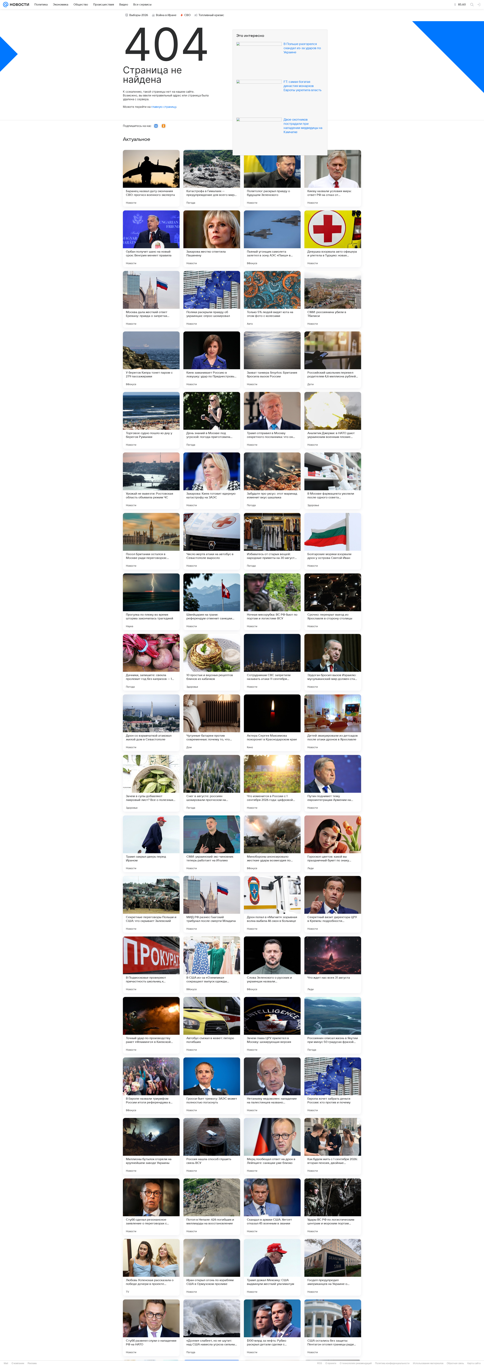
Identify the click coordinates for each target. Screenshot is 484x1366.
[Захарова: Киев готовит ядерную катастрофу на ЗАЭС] (211, 480)
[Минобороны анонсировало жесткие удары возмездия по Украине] (272, 843)
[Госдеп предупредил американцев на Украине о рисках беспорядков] (332, 1267)
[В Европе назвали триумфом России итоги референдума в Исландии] (151, 1085)
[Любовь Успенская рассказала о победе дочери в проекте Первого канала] (151, 1267)
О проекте (330, 1363)
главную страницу (163, 107)
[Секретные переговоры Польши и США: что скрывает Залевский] (151, 904)
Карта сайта (474, 1363)
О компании (18, 1363)
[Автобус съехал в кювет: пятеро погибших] (211, 1025)
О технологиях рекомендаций (356, 1363)
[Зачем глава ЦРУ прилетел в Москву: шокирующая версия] (272, 1025)
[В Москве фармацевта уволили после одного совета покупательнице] (332, 480)
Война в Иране (166, 15)
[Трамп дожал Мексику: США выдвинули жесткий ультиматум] (272, 1267)
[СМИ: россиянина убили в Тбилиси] (332, 299)
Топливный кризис (211, 15)
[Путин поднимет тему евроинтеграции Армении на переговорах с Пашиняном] (332, 783)
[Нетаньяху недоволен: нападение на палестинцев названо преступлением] (272, 1085)
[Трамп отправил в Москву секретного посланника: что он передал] (272, 420)
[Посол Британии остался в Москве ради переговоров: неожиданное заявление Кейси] (151, 541)
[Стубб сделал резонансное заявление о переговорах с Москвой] (151, 1206)
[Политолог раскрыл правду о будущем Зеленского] (272, 178)
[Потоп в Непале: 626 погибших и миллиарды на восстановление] (211, 1206)
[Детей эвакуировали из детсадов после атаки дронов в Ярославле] (332, 722)
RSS (319, 1363)
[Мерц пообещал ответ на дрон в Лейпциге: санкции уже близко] (272, 1146)
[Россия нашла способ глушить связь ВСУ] (211, 1146)
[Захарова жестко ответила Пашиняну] (211, 238)
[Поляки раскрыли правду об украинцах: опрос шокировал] (211, 299)
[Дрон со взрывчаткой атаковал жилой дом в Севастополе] (151, 722)
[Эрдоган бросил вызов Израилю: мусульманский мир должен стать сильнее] (332, 662)
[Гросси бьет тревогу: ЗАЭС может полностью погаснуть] (211, 1085)
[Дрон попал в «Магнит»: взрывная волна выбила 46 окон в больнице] (272, 904)
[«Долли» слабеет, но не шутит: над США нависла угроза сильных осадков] (211, 1327)
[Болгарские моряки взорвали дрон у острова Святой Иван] (332, 541)
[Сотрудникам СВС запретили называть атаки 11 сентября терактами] (272, 662)
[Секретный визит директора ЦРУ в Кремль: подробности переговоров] (332, 904)
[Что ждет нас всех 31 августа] (332, 964)
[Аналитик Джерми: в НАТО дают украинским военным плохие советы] (332, 420)
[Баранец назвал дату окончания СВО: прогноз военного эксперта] (151, 178)
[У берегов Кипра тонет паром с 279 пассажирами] (151, 359)
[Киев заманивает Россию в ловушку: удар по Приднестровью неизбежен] (211, 359)
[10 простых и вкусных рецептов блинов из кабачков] (211, 662)
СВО (187, 15)
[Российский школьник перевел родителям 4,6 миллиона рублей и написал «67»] (332, 359)
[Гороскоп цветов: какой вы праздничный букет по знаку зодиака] (332, 843)
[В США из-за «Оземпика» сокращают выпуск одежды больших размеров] (211, 964)
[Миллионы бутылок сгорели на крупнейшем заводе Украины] (151, 1146)
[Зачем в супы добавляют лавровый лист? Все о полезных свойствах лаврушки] (151, 783)
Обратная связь (455, 1363)
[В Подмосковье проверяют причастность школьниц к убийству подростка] (151, 964)
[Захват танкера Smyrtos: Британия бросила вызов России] (272, 359)
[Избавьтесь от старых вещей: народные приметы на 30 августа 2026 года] (272, 541)
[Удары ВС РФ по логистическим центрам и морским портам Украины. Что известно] (332, 1206)
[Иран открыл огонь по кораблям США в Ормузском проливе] (211, 1267)
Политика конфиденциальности (392, 1363)
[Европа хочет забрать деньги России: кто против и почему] (332, 1085)
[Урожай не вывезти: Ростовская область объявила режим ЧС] (151, 480)
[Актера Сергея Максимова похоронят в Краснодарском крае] (272, 722)
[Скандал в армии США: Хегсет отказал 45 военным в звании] (272, 1206)
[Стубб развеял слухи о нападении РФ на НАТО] (151, 1327)
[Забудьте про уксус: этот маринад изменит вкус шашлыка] (272, 480)
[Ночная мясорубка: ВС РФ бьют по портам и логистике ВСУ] (272, 601)
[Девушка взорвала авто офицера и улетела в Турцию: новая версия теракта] (332, 238)
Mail (6, 1363)
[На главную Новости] (18, 4)
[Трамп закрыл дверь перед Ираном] (151, 843)
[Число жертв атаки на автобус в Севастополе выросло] (211, 541)
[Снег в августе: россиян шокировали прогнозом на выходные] (211, 783)
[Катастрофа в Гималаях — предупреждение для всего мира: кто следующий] (211, 178)
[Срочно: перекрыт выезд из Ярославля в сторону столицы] (332, 601)
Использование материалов (428, 1363)
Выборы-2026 (138, 15)
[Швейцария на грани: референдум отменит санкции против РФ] (211, 601)
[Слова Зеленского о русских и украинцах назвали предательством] (272, 964)
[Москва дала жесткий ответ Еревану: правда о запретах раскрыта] (151, 299)
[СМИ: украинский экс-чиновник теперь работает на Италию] (211, 843)
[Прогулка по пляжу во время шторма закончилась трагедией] (151, 601)
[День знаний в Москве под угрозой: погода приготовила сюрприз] (211, 420)
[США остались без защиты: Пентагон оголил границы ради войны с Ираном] (332, 1327)
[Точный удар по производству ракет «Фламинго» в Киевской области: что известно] (151, 1025)
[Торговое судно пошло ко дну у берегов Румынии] (151, 420)
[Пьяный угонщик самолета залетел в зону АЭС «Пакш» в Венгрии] (272, 238)
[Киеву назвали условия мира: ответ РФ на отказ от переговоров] (332, 178)
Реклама (32, 1363)
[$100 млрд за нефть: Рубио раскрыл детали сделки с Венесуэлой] (272, 1327)
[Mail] (5, 4)
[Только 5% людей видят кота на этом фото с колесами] (272, 299)
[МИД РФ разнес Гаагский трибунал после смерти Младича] (211, 904)
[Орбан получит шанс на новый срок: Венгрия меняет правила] (151, 238)
